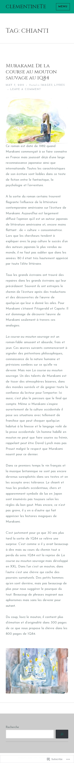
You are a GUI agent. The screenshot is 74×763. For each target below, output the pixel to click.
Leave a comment (25, 89)
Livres (59, 85)
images (47, 85)
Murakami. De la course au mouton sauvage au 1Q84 (31, 72)
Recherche (12, 727)
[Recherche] (62, 734)
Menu (63, 6)
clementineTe (26, 6)
